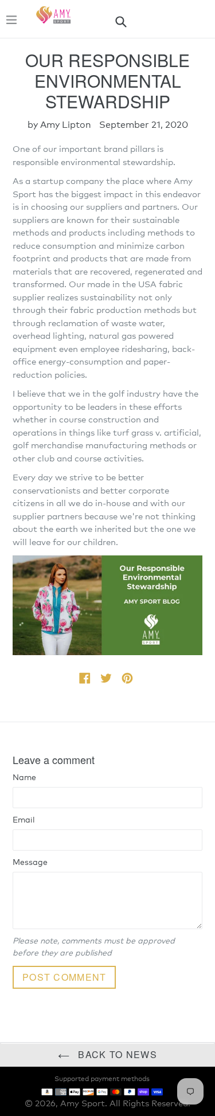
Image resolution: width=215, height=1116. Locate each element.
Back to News (116, 1054)
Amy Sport (82, 1103)
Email (24, 820)
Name (24, 778)
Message (30, 863)
